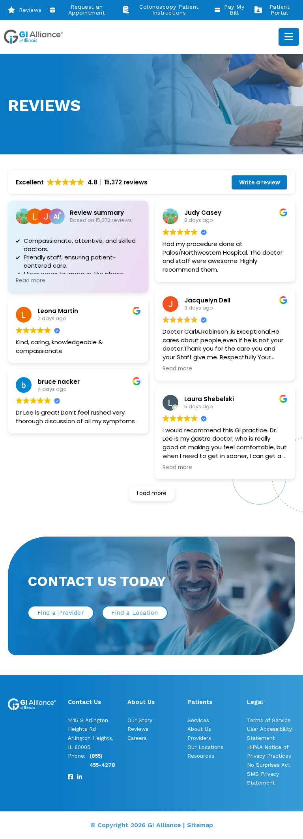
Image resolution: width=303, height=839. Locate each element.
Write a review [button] (259, 182)
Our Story (139, 720)
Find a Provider (60, 612)
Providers (199, 738)
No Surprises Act (268, 765)
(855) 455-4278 (102, 760)
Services (198, 720)
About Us (199, 729)
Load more (151, 493)
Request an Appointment (86, 10)
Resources (200, 756)
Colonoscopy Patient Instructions (169, 10)
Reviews (30, 10)
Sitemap (200, 825)
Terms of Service (269, 720)
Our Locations (205, 747)
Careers (137, 738)
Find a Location (134, 612)
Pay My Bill (234, 10)
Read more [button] (30, 280)
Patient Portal (279, 10)
